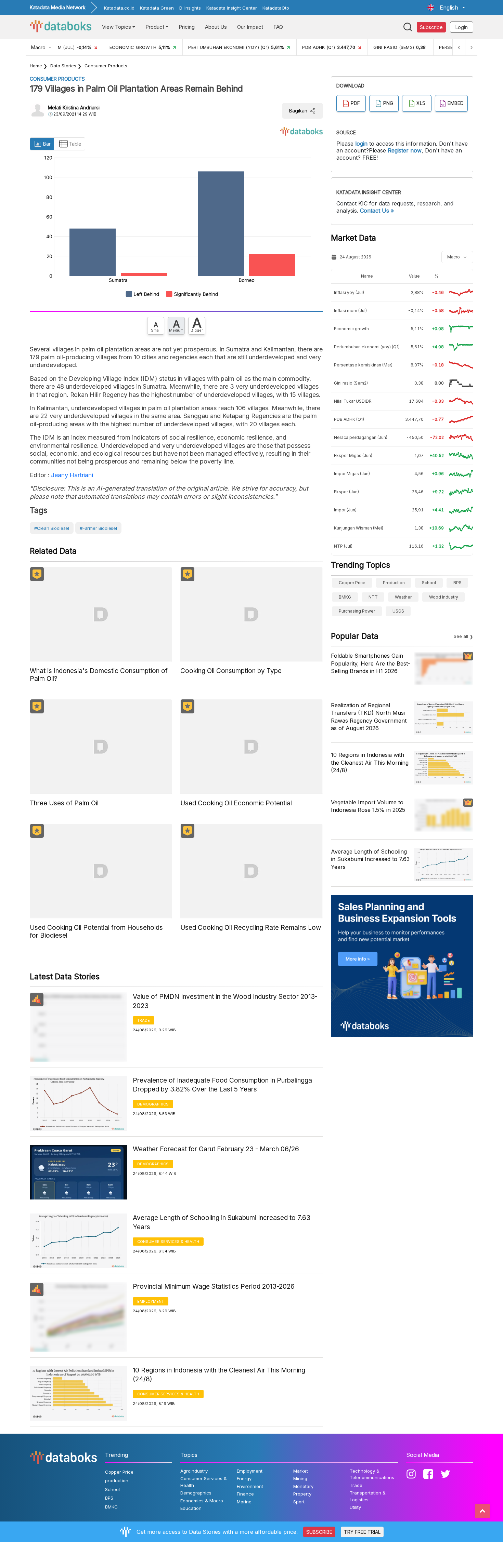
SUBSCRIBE (319, 1532)
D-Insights (190, 8)
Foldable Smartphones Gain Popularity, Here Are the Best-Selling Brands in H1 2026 (370, 663)
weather (403, 597)
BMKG (345, 597)
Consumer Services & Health (168, 1241)
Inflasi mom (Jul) (350, 310)
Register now (405, 150)
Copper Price (352, 582)
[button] (446, 7)
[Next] (471, 47)
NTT (373, 597)
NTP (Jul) (343, 546)
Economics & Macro (201, 1500)
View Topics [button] (116, 27)
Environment (250, 1486)
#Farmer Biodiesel (98, 528)
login (361, 143)
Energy (244, 1478)
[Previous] (459, 47)
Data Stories (63, 65)
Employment (150, 1301)
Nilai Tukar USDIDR (353, 401)
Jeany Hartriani (71, 475)
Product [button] (154, 27)
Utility (355, 1507)
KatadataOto (275, 8)
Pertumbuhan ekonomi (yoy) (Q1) (367, 346)
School (429, 582)
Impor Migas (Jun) (352, 473)
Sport (299, 1501)
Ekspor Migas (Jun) (353, 455)
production (394, 582)
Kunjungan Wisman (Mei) (358, 528)
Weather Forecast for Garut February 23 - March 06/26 (216, 1149)
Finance (245, 1494)
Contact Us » (377, 210)
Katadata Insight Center (231, 8)
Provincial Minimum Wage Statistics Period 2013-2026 (214, 1286)
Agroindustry (194, 1471)
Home (36, 65)
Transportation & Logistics (368, 1496)
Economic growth (351, 328)
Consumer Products (106, 65)
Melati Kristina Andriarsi (74, 107)
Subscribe (431, 27)
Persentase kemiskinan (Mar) (363, 364)
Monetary (303, 1486)
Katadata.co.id (119, 8)
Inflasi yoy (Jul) (349, 292)
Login (461, 27)
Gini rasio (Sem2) (351, 383)
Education (191, 1508)
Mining (300, 1478)
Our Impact (250, 27)
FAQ (278, 27)
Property (302, 1494)
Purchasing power (357, 611)
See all (461, 636)
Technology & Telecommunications (372, 1474)
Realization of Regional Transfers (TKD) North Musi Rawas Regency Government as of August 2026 (369, 717)
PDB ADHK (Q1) (349, 419)
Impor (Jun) (345, 509)
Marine (244, 1501)
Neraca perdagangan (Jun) (360, 437)
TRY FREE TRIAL (362, 1532)
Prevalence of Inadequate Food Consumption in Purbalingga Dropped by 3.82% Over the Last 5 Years (222, 1085)
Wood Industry (443, 597)
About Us (216, 27)
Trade (143, 1020)
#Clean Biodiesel (51, 528)
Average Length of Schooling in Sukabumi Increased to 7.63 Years (221, 1222)
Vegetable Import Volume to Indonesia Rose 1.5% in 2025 (368, 806)
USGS (398, 611)
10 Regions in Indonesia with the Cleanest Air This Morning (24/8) (219, 1374)
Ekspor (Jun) (346, 491)
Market (300, 1471)
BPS (457, 582)
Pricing (187, 27)
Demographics (153, 1104)
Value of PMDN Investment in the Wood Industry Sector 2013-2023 (225, 1001)
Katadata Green (157, 8)
